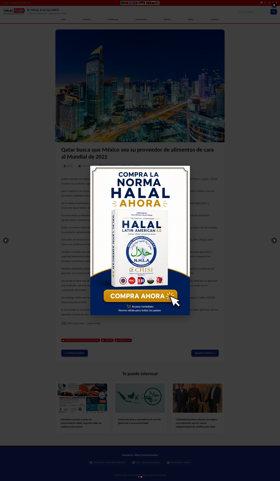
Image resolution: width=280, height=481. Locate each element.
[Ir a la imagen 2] (141, 476)
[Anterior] (6, 240)
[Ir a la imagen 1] (138, 476)
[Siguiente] (274, 240)
